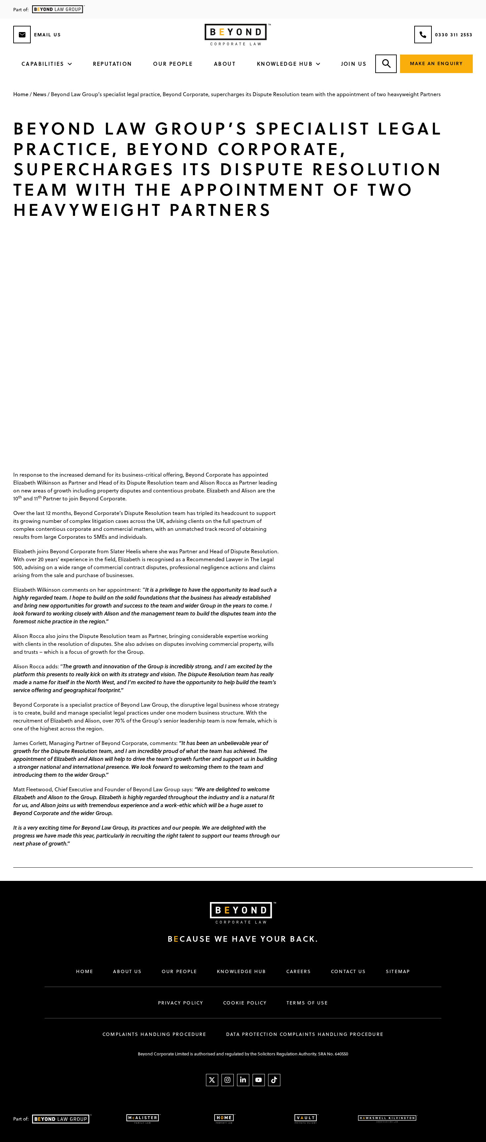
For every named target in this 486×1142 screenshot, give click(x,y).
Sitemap (398, 971)
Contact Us (348, 971)
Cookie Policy (245, 1003)
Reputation (112, 63)
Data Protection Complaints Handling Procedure (305, 1034)
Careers (298, 971)
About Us (127, 971)
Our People (173, 63)
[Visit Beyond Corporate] (236, 913)
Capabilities (42, 63)
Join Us (354, 63)
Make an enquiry (436, 63)
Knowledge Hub (285, 63)
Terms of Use (307, 1003)
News (39, 94)
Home (20, 94)
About (225, 63)
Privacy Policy (180, 1003)
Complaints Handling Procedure (154, 1034)
